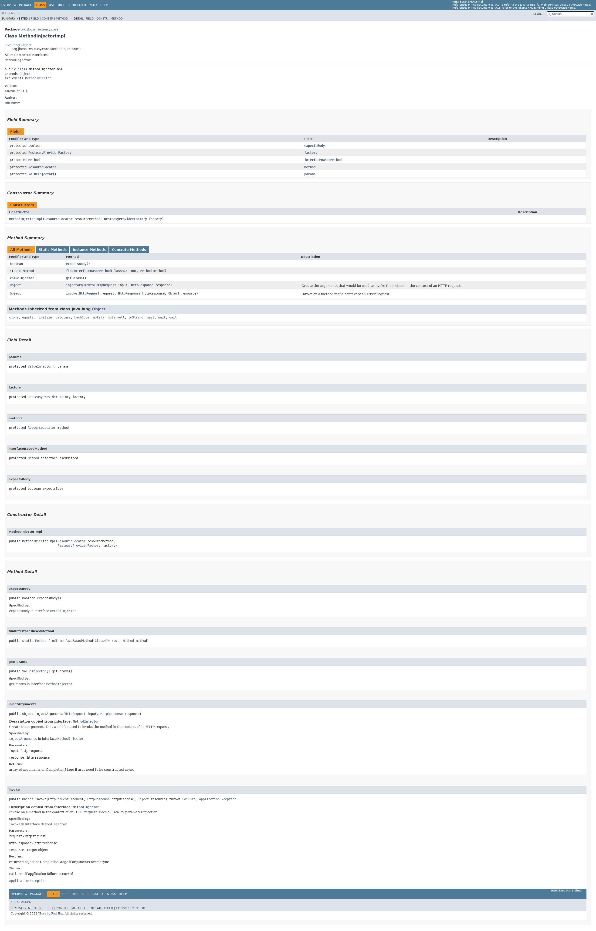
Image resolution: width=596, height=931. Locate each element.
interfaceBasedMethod (323, 160)
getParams (74, 278)
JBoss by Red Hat (50, 913)
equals (27, 317)
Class (117, 271)
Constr (47, 18)
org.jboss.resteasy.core (39, 29)
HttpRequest (106, 285)
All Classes (10, 13)
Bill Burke (12, 103)
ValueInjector (40, 174)
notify (98, 317)
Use (52, 5)
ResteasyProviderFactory (49, 152)
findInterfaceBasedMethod (88, 271)
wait (150, 317)
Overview (8, 5)
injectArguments (80, 285)
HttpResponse (142, 285)
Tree (61, 5)
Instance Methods (89, 249)
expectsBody (314, 145)
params (309, 174)
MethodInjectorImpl (26, 219)
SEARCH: (539, 14)
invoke (71, 293)
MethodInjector (18, 60)
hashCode (81, 317)
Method (62, 18)
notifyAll (116, 317)
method (309, 167)
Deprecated (77, 5)
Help (104, 5)
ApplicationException (217, 799)
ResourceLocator (42, 167)
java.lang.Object (18, 45)
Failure (188, 799)
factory (310, 152)
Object (25, 74)
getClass (63, 317)
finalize (44, 317)
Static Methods (53, 249)
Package (25, 5)
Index (93, 5)
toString (135, 317)
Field (35, 18)
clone (13, 317)
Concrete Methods (129, 249)
